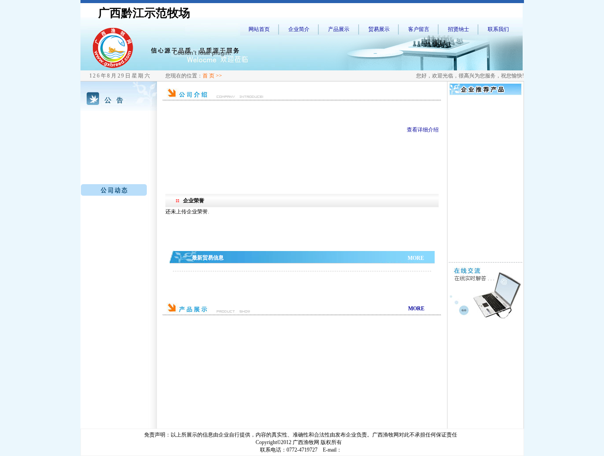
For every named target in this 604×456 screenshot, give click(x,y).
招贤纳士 (458, 29)
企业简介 (299, 29)
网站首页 (259, 29)
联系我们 (498, 29)
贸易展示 (379, 29)
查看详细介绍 (423, 130)
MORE (416, 258)
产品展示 (338, 29)
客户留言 (418, 29)
